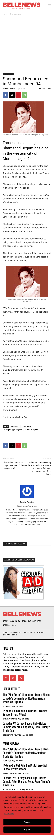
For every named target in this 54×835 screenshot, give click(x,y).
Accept (27, 822)
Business (7, 706)
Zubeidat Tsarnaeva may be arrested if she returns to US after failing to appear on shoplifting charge (39, 468)
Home (5, 14)
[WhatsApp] (24, 95)
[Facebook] (5, 95)
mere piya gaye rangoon (13, 430)
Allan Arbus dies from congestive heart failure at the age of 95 (15, 465)
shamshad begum (31, 430)
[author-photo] (27, 498)
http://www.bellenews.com (27, 506)
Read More (9, 813)
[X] (12, 95)
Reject (27, 829)
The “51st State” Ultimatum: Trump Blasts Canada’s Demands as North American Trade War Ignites (26, 698)
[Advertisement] (27, 44)
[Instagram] (13, 678)
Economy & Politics (12, 735)
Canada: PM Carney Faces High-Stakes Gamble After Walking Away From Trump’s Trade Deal (26, 727)
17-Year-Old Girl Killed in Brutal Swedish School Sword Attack (25, 712)
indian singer (26, 426)
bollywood (15, 426)
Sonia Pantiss (10, 89)
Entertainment (15, 14)
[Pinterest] (18, 95)
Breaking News (10, 719)
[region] (27, 813)
